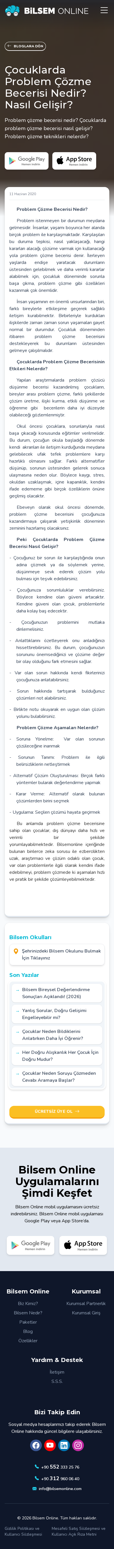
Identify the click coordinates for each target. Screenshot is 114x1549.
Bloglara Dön (28, 46)
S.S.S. (57, 1381)
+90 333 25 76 (60, 1466)
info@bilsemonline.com (60, 1489)
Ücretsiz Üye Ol (53, 1111)
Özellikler (27, 1341)
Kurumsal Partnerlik (86, 1303)
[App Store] (74, 161)
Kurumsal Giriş (86, 1313)
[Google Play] (27, 161)
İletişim (57, 1372)
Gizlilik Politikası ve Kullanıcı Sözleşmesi (23, 1531)
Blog (28, 1331)
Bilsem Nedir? (28, 1313)
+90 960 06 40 (60, 1478)
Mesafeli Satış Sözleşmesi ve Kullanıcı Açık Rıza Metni (79, 1531)
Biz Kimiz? (28, 1303)
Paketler (28, 1322)
